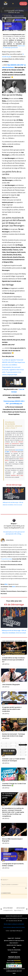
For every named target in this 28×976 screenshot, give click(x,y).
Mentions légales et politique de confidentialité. (14, 924)
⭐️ (14, 960)
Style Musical (14, 952)
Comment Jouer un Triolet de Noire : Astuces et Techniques (14, 760)
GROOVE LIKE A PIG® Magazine (14, 945)
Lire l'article (5, 664)
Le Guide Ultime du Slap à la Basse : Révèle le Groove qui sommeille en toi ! (13, 660)
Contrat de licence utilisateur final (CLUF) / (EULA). (14, 927)
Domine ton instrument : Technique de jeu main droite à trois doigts (13, 735)
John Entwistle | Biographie (11, 684)
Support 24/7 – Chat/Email (14, 938)
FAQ (14, 947)
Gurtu (13, 586)
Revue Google (10, 960)
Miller (6, 584)
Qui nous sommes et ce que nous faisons (14, 940)
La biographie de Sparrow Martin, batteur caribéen (13, 865)
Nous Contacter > (14, 942)
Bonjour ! (14, 524)
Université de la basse (6, 559)
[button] (13, 3)
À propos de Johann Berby (14, 949)
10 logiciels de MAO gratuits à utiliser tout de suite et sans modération (11, 709)
